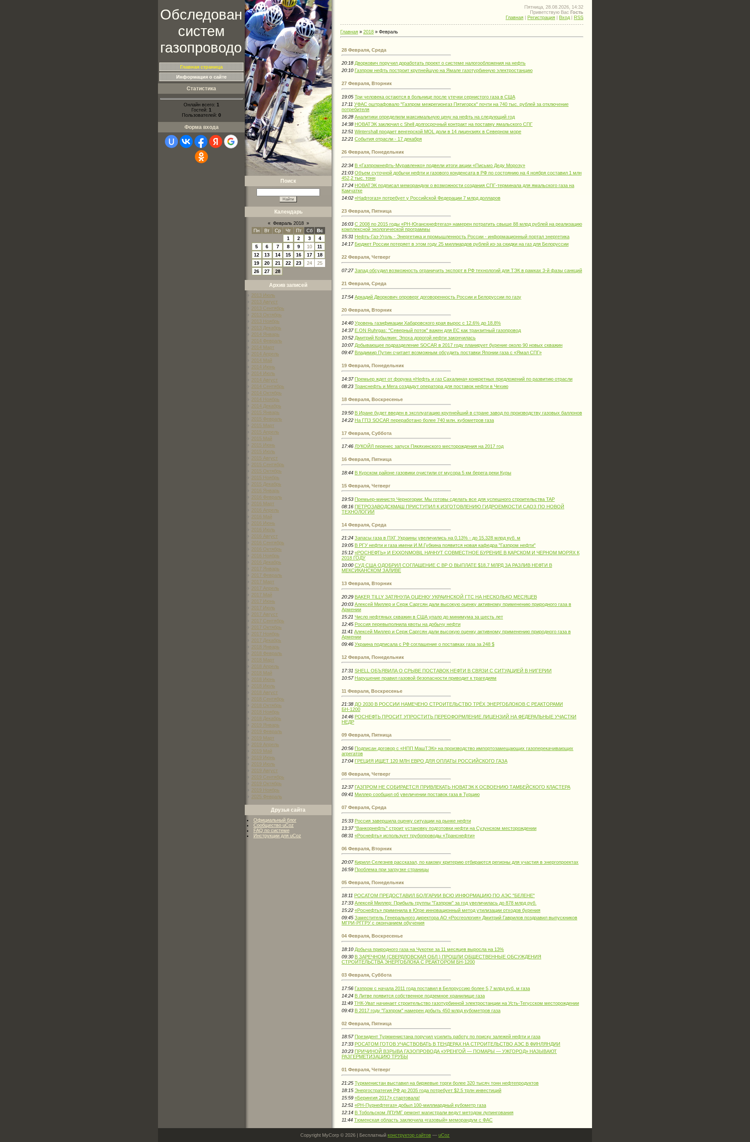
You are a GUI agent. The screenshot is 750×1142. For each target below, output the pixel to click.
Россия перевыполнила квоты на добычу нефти (408, 624)
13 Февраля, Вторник (367, 583)
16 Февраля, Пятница (366, 459)
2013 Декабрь (266, 327)
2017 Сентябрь (267, 620)
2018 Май (261, 672)
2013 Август (264, 301)
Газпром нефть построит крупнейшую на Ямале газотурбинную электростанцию (444, 70)
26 (256, 271)
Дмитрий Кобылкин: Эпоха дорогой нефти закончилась (415, 337)
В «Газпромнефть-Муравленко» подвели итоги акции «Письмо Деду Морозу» (440, 165)
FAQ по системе (271, 830)
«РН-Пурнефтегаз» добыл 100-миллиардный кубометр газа (420, 1105)
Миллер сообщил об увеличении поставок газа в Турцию (417, 794)
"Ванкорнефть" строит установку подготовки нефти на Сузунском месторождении (445, 828)
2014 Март (262, 347)
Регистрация (541, 17)
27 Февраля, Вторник (367, 83)
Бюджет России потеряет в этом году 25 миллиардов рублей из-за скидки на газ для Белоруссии (462, 244)
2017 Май (261, 594)
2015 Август (264, 458)
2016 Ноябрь (265, 555)
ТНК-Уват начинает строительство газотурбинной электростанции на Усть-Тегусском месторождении (466, 1003)
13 (267, 254)
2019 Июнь (263, 757)
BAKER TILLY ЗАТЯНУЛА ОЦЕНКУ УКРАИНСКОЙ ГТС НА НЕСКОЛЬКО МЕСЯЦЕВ (446, 596)
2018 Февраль (266, 653)
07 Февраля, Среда (364, 807)
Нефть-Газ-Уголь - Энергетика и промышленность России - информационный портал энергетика (462, 236)
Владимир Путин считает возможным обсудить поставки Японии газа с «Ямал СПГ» (448, 352)
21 (277, 263)
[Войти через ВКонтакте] (186, 141)
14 (277, 254)
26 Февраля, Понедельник (373, 152)
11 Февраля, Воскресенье (372, 691)
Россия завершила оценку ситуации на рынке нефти (413, 820)
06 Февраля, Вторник (367, 848)
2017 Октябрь (266, 627)
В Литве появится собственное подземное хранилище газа (420, 995)
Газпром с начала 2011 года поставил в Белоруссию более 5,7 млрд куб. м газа (442, 988)
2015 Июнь (263, 445)
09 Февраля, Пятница (366, 734)
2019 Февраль (266, 731)
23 (298, 263)
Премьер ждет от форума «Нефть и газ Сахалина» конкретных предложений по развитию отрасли (463, 379)
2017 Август (264, 614)
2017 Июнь (263, 601)
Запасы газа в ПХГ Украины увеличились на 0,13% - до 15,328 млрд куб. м (437, 537)
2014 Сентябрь (267, 386)
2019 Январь (265, 724)
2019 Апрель (265, 744)
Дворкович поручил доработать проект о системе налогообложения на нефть (440, 63)
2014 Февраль (266, 340)
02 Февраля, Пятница (366, 1023)
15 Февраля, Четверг (366, 485)
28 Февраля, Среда (364, 50)
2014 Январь (265, 334)
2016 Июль (263, 529)
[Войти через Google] (231, 141)
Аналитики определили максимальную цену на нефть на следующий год (435, 116)
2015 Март (262, 425)
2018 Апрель (265, 666)
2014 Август (264, 379)
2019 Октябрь (266, 783)
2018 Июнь (263, 679)
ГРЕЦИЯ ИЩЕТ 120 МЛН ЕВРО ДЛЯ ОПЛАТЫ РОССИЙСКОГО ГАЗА (431, 761)
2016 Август (264, 536)
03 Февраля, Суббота (366, 974)
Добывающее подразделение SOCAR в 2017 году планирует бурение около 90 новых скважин (458, 345)
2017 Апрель (265, 588)
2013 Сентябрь (267, 308)
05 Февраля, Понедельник (373, 882)
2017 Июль (263, 607)
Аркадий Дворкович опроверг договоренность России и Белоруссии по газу (438, 296)
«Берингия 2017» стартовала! (387, 1097)
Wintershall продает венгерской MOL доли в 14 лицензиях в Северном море (438, 131)
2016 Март (262, 503)
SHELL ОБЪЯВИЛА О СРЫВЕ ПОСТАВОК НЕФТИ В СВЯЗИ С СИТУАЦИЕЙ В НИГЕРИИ (453, 670)
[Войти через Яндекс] (215, 141)
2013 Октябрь (266, 314)
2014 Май (261, 360)
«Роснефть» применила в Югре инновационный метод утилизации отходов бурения (447, 910)
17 (309, 254)
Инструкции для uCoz (277, 835)
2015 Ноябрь (265, 477)
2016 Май (261, 516)
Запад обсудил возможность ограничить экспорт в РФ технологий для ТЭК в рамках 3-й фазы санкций (468, 270)
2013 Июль (263, 295)
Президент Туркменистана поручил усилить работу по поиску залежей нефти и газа (447, 1036)
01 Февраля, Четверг (366, 1069)
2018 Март (262, 659)
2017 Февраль (266, 575)
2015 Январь (265, 412)
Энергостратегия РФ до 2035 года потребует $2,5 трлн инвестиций (428, 1090)
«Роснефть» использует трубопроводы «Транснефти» (415, 835)
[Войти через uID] (171, 141)
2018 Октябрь (266, 705)
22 (288, 263)
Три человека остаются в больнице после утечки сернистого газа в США (435, 96)
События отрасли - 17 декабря (388, 139)
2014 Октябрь (266, 392)
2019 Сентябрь (267, 777)
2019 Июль (263, 764)
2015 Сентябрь (267, 464)
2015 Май (261, 438)
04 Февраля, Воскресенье (372, 935)
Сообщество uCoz (273, 825)
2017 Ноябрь (265, 633)
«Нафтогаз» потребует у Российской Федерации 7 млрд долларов (427, 198)
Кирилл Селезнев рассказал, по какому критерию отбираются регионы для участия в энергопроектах (467, 862)
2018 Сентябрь (267, 698)
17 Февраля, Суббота (366, 433)
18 (319, 254)
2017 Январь (265, 568)
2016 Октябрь (266, 549)
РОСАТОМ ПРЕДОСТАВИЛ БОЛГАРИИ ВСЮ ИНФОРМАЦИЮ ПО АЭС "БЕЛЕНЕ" (444, 895)
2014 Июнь (263, 366)
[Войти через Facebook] (200, 141)
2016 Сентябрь (267, 542)
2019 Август (264, 770)
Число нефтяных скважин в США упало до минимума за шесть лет (429, 616)
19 (256, 263)
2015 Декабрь (266, 484)
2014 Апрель (265, 353)
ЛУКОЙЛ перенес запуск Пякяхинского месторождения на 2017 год (429, 446)
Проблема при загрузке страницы (392, 869)
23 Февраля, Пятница (366, 211)
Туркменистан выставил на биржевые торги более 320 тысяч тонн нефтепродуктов (447, 1083)
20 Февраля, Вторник (367, 310)
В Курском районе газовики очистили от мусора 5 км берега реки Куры (433, 472)
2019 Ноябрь (265, 790)
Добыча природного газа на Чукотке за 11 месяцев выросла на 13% (429, 949)
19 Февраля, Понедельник (373, 365)
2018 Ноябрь (265, 711)
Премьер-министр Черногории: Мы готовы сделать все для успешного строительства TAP (455, 499)
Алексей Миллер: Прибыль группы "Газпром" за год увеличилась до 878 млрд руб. (445, 902)
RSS (578, 17)
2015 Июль (263, 451)
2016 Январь (265, 490)
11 (319, 246)
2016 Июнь (263, 523)
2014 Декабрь (266, 405)
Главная (514, 17)
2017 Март (262, 581)
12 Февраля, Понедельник (373, 657)
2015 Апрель (265, 431)
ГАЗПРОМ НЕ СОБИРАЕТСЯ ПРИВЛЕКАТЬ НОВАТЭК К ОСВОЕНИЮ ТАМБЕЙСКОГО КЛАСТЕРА (462, 787)
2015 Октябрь (266, 471)
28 (277, 271)
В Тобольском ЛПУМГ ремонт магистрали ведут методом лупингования (434, 1112)
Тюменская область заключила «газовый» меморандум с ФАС (423, 1119)
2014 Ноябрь (265, 399)
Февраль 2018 (288, 223)
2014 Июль (263, 373)
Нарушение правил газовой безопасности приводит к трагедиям (426, 678)
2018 (368, 31)
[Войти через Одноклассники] (201, 156)
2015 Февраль (266, 418)
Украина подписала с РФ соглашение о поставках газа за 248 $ (424, 644)
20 (267, 263)
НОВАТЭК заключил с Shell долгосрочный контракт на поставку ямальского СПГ (444, 124)
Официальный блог (274, 820)
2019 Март (262, 737)
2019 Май (261, 751)
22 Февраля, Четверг (366, 257)
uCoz (444, 1135)
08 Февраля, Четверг (366, 774)
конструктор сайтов (409, 1135)
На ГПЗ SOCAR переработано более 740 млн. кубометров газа (424, 420)
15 (288, 254)
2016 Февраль (266, 497)
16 (298, 254)
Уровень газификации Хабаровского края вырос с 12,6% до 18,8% (428, 323)
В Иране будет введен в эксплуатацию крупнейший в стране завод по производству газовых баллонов (468, 412)
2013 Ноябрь (265, 321)
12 (256, 254)
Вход (564, 17)
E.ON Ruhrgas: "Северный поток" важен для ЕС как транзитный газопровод (438, 330)
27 (267, 271)
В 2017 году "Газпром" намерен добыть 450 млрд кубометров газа (427, 1010)
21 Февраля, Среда (364, 283)
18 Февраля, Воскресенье (372, 399)
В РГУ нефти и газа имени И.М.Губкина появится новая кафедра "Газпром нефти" (445, 545)
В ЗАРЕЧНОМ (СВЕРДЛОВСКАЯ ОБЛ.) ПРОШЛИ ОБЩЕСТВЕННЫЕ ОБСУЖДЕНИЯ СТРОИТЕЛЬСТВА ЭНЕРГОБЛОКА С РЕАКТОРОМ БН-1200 (441, 959)
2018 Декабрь (266, 718)
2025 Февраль (266, 796)
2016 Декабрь (266, 562)
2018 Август (264, 692)
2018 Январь (265, 646)
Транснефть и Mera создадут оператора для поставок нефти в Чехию (431, 386)
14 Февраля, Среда (364, 524)
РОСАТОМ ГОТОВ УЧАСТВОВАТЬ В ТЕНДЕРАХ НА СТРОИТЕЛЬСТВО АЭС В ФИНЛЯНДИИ (457, 1044)
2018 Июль (263, 685)
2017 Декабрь (266, 640)
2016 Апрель (265, 510)
